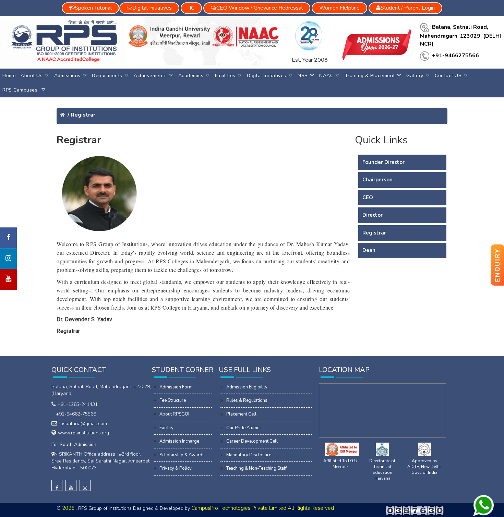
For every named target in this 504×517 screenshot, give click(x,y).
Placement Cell (241, 414)
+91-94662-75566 (74, 414)
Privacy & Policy (175, 468)
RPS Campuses (20, 90)
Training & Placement (370, 75)
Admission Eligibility (246, 387)
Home (9, 75)
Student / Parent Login (408, 8)
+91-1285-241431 (78, 404)
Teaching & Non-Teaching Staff (256, 468)
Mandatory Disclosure (248, 455)
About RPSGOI (174, 414)
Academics (191, 75)
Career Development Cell (252, 441)
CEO (367, 197)
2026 (69, 508)
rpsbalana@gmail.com (83, 423)
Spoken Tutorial (93, 8)
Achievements (150, 75)
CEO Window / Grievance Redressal (259, 8)
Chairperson (377, 179)
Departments (107, 75)
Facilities (225, 75)
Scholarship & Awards (182, 455)
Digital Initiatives (266, 75)
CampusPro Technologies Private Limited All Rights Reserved (262, 508)
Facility (166, 428)
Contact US (448, 75)
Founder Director (383, 162)
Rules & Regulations (246, 400)
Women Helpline (339, 8)
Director (372, 215)
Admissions (67, 75)
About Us (32, 75)
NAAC (326, 75)
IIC (191, 8)
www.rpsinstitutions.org (83, 433)
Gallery (414, 75)
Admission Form (176, 387)
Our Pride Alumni (243, 428)
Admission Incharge (179, 441)
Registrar (83, 115)
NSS (303, 75)
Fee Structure (172, 400)
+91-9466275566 (455, 55)
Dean (368, 250)
